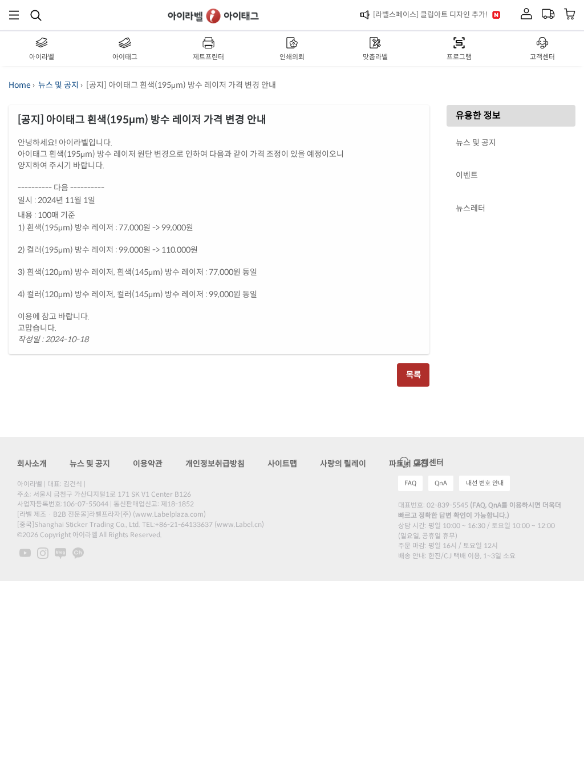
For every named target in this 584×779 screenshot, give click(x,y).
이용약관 (148, 464)
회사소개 (32, 464)
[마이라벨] (526, 15)
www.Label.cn (239, 524)
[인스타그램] (43, 552)
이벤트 (467, 175)
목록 (413, 375)
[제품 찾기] (36, 15)
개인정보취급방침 (215, 464)
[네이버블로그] (61, 552)
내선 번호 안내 (485, 483)
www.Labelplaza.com (169, 514)
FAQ (410, 483)
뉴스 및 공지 (58, 85)
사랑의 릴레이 (343, 464)
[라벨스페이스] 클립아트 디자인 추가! (430, 14)
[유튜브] (26, 552)
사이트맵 (282, 464)
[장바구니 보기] (570, 15)
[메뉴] (14, 15)
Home (20, 85)
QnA (441, 483)
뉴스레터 (470, 208)
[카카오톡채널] (78, 552)
